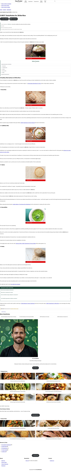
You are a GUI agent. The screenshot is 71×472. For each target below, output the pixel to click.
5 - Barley (3, 72)
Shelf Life (45, 1)
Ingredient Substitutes (6, 444)
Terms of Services (4, 464)
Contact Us (52, 460)
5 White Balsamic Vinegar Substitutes (28, 303)
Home (1, 9)
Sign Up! (27, 460)
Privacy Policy (4, 462)
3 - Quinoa (3, 69)
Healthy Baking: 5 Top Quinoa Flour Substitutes (21, 204)
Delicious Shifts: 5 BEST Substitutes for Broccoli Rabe (26, 243)
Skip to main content (5, 5)
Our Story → (35, 367)
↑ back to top (35, 455)
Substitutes (30, 1)
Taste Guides (41, 1)
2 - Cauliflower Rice (4, 67)
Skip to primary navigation (6, 3)
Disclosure (3, 465)
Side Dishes (25, 1)
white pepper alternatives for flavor (34, 83)
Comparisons (36, 1)
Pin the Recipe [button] (14, 18)
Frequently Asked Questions (5, 74)
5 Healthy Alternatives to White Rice (6, 64)
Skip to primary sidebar (5, 7)
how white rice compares (15, 284)
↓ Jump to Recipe (4, 18)
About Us (3, 460)
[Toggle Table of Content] (35, 62)
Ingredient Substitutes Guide (14, 308)
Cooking (4, 9)
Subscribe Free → (35, 415)
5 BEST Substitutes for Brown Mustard (28, 122)
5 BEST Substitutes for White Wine (52, 303)
